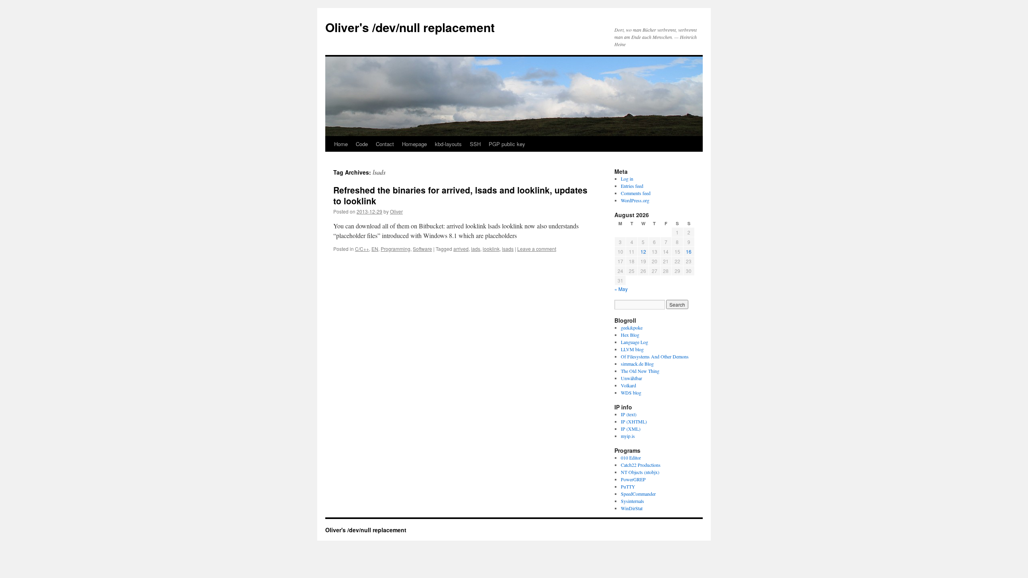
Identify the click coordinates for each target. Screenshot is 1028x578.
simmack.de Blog (637, 363)
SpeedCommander (638, 493)
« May (621, 288)
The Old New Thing (640, 371)
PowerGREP (633, 479)
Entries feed (632, 186)
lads (475, 248)
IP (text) (628, 414)
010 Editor (631, 457)
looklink (491, 248)
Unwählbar (631, 378)
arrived (461, 248)
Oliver (396, 211)
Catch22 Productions (641, 465)
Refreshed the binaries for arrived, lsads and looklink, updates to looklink (460, 195)
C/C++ (362, 248)
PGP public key (507, 144)
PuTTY (628, 486)
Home (341, 144)
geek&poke (631, 327)
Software (422, 248)
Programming (395, 248)
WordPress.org (635, 200)
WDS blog (631, 392)
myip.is (628, 436)
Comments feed (636, 193)
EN (374, 248)
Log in (627, 178)
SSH (475, 144)
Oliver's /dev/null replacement (410, 27)
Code (362, 144)
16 (688, 251)
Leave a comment (536, 248)
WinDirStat (631, 508)
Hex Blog (630, 335)
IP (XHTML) (634, 421)
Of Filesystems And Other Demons (655, 356)
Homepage (414, 144)
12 (643, 251)
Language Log (634, 342)
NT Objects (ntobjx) (640, 472)
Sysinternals (632, 501)
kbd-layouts (448, 144)
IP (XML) (630, 428)
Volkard (628, 385)
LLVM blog (632, 349)
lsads (508, 248)
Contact (385, 144)
